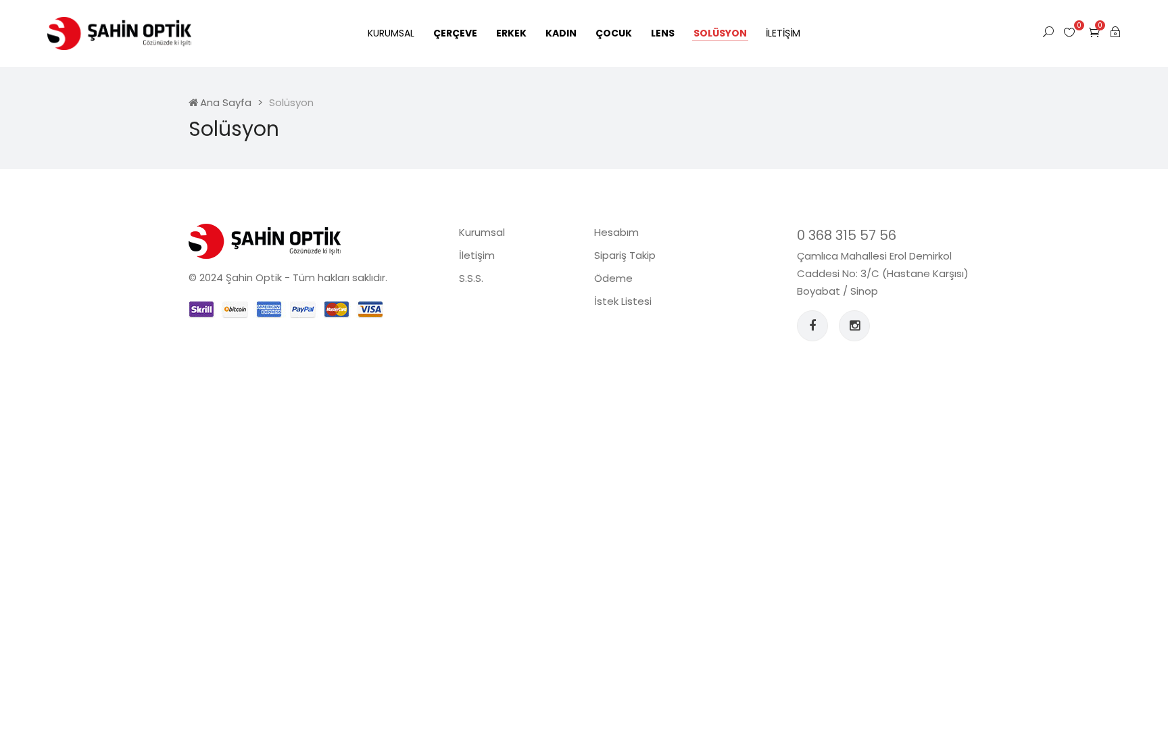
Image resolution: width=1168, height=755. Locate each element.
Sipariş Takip (625, 255)
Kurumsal (391, 33)
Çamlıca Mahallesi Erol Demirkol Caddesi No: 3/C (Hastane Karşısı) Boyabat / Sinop (883, 274)
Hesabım (616, 232)
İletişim (783, 33)
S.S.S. (471, 278)
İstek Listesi (623, 301)
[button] (1094, 32)
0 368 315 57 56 (846, 235)
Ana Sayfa (225, 102)
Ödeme (613, 278)
